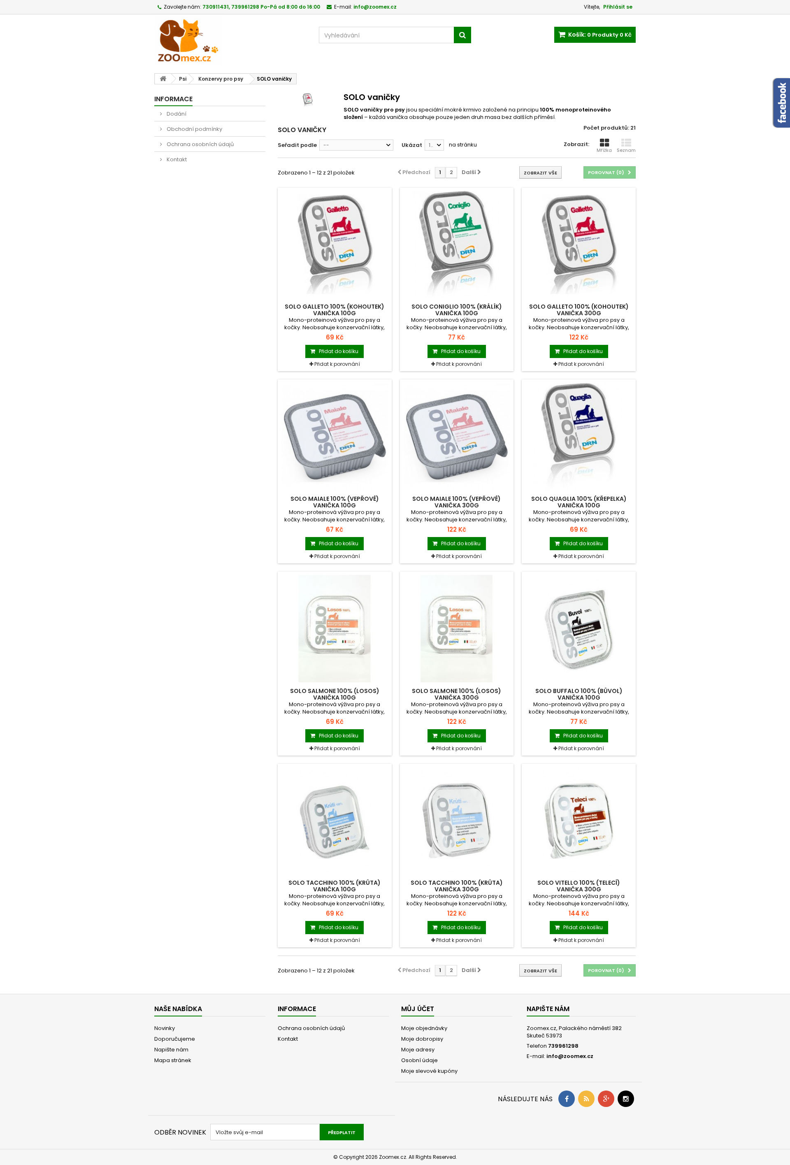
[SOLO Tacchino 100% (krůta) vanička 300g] (457, 820)
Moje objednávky (424, 1028)
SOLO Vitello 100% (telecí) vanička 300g (578, 886)
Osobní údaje (419, 1060)
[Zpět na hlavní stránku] (163, 79)
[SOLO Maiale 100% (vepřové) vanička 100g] (334, 436)
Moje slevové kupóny (429, 1071)
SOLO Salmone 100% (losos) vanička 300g (456, 694)
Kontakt (176, 159)
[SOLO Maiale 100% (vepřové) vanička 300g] (457, 436)
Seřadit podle (297, 145)
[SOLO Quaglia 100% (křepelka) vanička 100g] (578, 436)
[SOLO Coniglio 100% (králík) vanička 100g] (457, 244)
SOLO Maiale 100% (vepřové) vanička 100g (334, 502)
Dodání (175, 114)
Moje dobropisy (422, 1039)
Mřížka (604, 150)
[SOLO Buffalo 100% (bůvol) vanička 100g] (578, 628)
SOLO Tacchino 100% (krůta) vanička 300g (457, 886)
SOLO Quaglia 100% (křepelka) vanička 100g (579, 502)
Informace (173, 99)
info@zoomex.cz (569, 1056)
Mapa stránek (172, 1060)
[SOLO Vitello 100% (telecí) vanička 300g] (578, 820)
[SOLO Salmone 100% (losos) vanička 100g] (334, 628)
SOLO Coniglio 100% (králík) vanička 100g (456, 309)
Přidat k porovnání (337, 363)
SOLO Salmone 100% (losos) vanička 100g (334, 694)
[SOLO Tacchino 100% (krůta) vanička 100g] (334, 820)
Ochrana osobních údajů (199, 144)
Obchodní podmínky (193, 129)
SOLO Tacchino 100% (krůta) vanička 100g (334, 886)
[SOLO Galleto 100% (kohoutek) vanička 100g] (334, 244)
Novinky (164, 1028)
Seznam (626, 150)
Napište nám (171, 1049)
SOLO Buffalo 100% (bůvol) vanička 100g (579, 694)
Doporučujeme (174, 1039)
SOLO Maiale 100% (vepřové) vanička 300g (456, 502)
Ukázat (412, 145)
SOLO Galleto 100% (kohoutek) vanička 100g (334, 309)
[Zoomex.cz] (230, 40)
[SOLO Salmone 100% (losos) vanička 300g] (457, 628)
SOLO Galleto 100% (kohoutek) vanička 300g (579, 309)
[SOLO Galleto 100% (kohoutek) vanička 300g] (578, 244)
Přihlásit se (617, 6)
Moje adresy (417, 1049)
